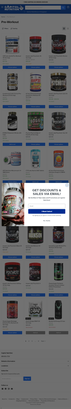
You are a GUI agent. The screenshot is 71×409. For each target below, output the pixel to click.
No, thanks (46, 221)
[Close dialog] (67, 185)
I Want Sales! (47, 211)
